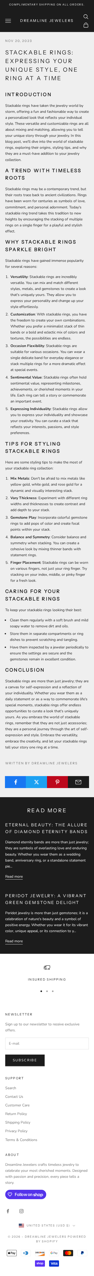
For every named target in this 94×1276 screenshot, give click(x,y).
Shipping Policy (17, 1122)
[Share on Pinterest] (57, 782)
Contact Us (14, 1096)
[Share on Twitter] (36, 782)
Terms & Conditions (21, 1139)
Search (10, 1088)
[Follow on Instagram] (21, 1211)
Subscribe (25, 1060)
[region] (47, 973)
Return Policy (16, 1113)
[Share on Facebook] (15, 782)
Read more (14, 876)
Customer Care (17, 1105)
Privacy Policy (16, 1131)
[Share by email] (78, 782)
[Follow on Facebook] (7, 1211)
